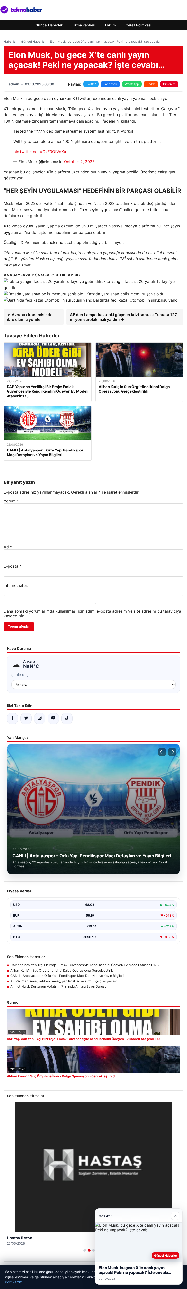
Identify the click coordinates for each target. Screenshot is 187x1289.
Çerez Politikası (138, 25)
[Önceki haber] (162, 752)
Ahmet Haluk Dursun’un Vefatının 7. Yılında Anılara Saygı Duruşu (58, 986)
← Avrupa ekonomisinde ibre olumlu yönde (29, 317)
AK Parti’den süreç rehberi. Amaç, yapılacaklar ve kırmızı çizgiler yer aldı (64, 981)
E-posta (12, 566)
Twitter (91, 84)
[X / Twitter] (26, 718)
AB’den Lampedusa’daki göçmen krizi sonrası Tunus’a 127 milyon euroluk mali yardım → (123, 317)
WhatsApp (132, 84)
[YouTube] (53, 718)
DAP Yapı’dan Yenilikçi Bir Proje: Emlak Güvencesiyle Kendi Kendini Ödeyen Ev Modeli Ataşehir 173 (84, 965)
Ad (8, 546)
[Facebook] (12, 718)
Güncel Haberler (49, 25)
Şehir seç (20, 675)
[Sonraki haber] (172, 752)
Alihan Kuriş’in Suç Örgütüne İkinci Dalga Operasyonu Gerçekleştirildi (62, 970)
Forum (110, 25)
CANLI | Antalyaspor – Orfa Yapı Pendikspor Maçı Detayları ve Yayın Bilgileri (67, 976)
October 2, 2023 (79, 161)
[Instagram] (39, 718)
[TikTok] (67, 718)
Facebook (110, 84)
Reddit (151, 84)
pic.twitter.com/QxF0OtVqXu (39, 151)
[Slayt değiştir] (84, 1250)
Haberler (10, 41)
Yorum (11, 501)
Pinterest (169, 84)
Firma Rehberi (83, 25)
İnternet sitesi (16, 585)
